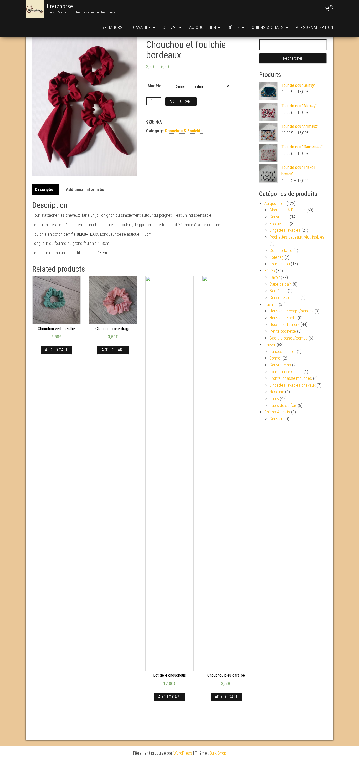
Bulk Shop (218, 753)
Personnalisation (314, 27)
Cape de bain (281, 284)
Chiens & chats (268, 27)
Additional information (86, 189)
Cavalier (142, 27)
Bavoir (275, 277)
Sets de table (281, 250)
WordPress (182, 753)
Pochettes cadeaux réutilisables (297, 237)
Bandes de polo (283, 351)
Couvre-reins (280, 364)
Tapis (274, 398)
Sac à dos (278, 290)
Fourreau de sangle (286, 371)
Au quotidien (203, 27)
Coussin (276, 418)
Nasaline (277, 391)
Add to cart (181, 101)
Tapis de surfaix (283, 405)
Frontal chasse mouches (291, 378)
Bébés (234, 27)
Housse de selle (283, 317)
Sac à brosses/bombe (288, 338)
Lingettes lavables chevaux (293, 385)
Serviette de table (285, 297)
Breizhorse (60, 6)
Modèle (154, 85)
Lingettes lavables (285, 230)
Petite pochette (283, 331)
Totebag (277, 257)
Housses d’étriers (285, 324)
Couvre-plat (279, 216)
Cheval (171, 27)
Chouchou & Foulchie (184, 130)
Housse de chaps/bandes (292, 311)
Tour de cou (280, 263)
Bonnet (275, 358)
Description (45, 189)
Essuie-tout (279, 223)
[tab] (46, 189)
